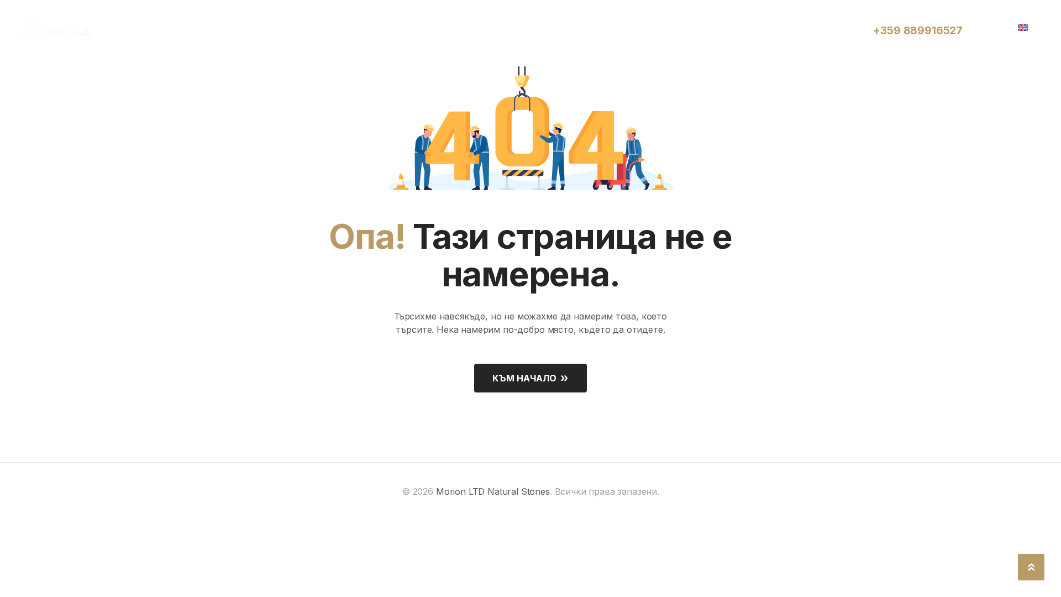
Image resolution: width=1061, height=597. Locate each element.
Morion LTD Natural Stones (493, 491)
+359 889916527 (918, 30)
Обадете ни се (903, 18)
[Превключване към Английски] (1027, 26)
